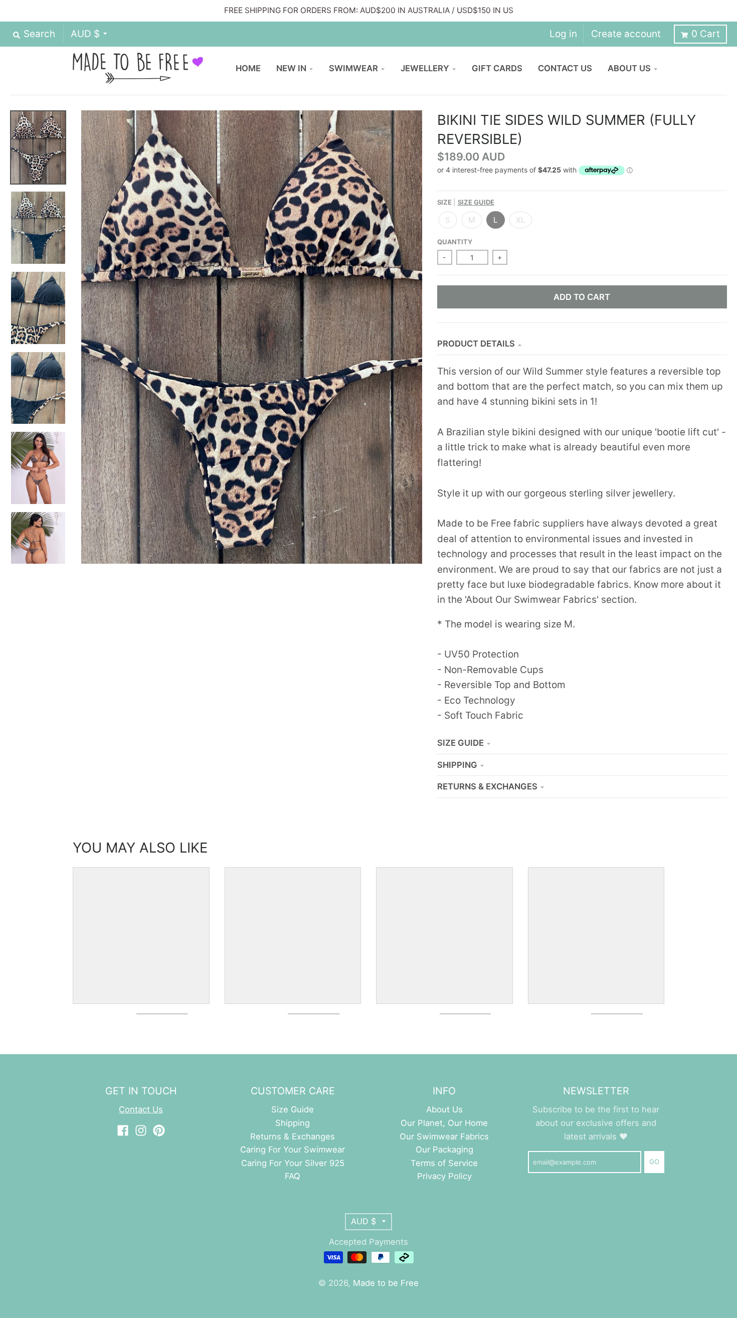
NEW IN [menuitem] (291, 68)
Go (654, 1162)
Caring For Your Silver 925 (292, 1163)
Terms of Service (444, 1163)
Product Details (476, 344)
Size (465, 202)
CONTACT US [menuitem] (565, 68)
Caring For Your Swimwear (292, 1149)
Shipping (457, 765)
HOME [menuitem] (248, 68)
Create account (626, 34)
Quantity (454, 242)
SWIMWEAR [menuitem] (353, 68)
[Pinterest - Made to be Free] (159, 1130)
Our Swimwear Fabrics (444, 1136)
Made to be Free (386, 1283)
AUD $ (85, 34)
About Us (444, 1109)
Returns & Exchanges (487, 786)
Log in (563, 34)
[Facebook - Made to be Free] (123, 1130)
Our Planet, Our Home (444, 1123)
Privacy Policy (444, 1176)
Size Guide (476, 202)
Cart (705, 34)
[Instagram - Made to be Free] (141, 1130)
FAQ (292, 1176)
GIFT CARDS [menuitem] (497, 68)
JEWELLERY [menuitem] (425, 68)
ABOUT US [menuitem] (629, 68)
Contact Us (141, 1109)
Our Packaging (444, 1149)
